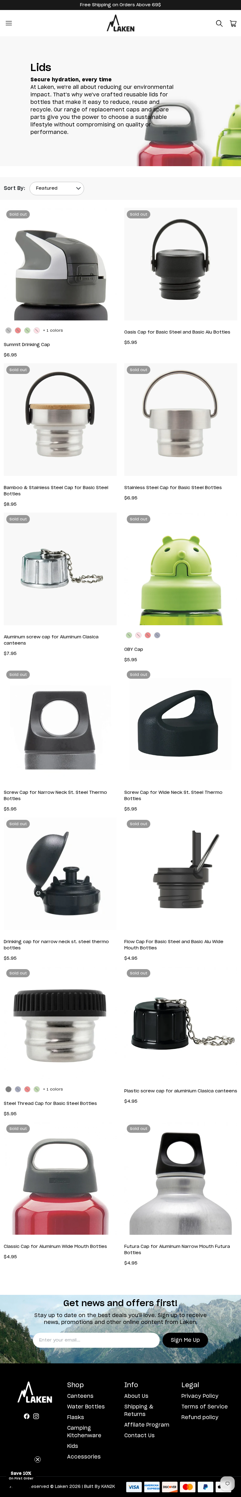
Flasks (75, 1417)
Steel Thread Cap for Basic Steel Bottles (50, 1103)
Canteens (80, 1396)
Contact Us (139, 1435)
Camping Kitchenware (84, 1432)
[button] (219, 23)
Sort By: (14, 188)
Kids (72, 1446)
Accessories (84, 1456)
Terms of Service (204, 1406)
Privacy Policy (199, 1396)
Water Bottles (86, 1406)
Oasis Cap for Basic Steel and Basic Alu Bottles (177, 332)
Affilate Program (146, 1425)
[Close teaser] (38, 1459)
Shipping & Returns (138, 1410)
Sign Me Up (185, 1340)
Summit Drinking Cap (27, 345)
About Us (136, 1396)
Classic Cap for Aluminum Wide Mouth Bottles (55, 1246)
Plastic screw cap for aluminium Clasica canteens (180, 1091)
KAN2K (108, 1487)
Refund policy (199, 1417)
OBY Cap (133, 649)
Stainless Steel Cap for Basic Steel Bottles (173, 488)
